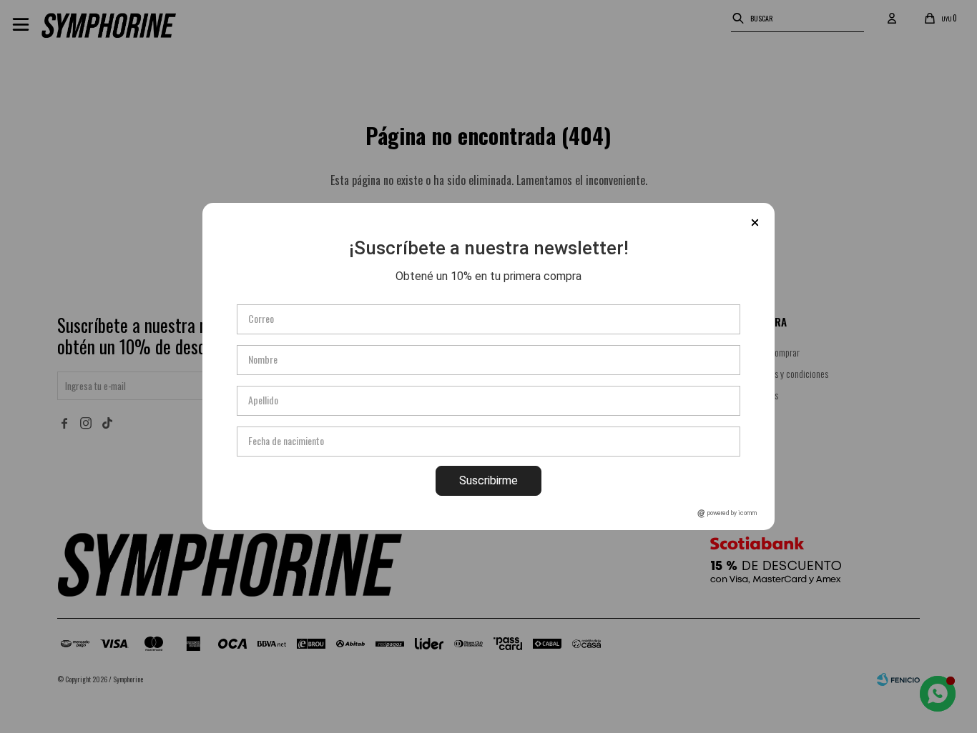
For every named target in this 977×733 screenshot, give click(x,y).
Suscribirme (488, 480)
